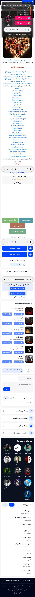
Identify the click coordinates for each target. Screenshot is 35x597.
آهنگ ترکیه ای (14, 265)
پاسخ (6, 398)
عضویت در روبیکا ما (21, 23)
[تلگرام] (19, 593)
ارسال (6, 389)
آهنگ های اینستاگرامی (20, 418)
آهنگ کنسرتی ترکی (10, 220)
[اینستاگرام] (15, 593)
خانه (20, 265)
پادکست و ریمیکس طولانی (19, 433)
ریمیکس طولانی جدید (17, 231)
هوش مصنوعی (26, 220)
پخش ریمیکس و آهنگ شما (13, 580)
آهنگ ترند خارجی (17, 226)
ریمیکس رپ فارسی (22, 411)
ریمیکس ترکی (23, 426)
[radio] (23, 179)
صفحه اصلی (27, 580)
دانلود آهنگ (6, 314)
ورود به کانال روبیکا (18, 294)
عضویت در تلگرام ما (21, 18)
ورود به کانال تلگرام (18, 288)
